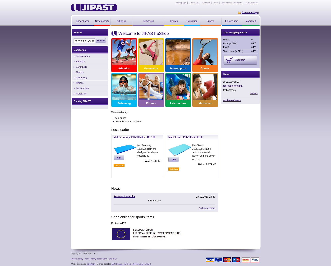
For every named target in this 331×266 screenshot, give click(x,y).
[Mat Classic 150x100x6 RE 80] (179, 155)
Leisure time (178, 103)
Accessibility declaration (96, 259)
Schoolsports (178, 68)
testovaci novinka (124, 196)
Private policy (77, 259)
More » (254, 93)
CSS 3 (148, 264)
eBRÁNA (91, 264)
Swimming (124, 103)
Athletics (124, 68)
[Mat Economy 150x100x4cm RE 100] (125, 153)
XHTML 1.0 (138, 264)
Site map (113, 259)
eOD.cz (127, 264)
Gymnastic (151, 68)
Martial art (205, 103)
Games (205, 68)
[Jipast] (94, 7)
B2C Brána (117, 264)
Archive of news (207, 208)
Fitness (151, 103)
